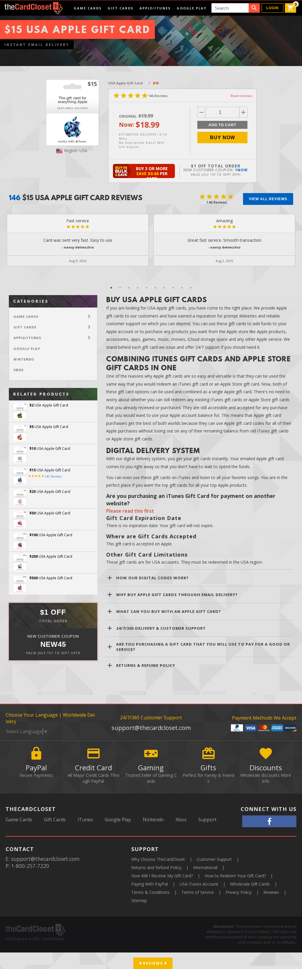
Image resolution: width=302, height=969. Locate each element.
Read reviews (241, 95)
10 (191, 288)
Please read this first (130, 511)
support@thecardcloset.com (151, 728)
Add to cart (222, 125)
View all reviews (268, 199)
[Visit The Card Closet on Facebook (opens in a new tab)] (269, 821)
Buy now (222, 137)
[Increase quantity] (243, 112)
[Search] (254, 8)
